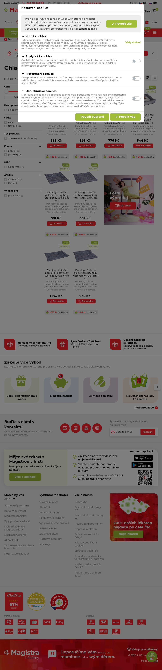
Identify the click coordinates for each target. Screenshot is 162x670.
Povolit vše (123, 23)
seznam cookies (87, 29)
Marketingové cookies (40, 91)
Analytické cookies (38, 56)
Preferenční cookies (39, 73)
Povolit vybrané (92, 116)
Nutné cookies (35, 36)
